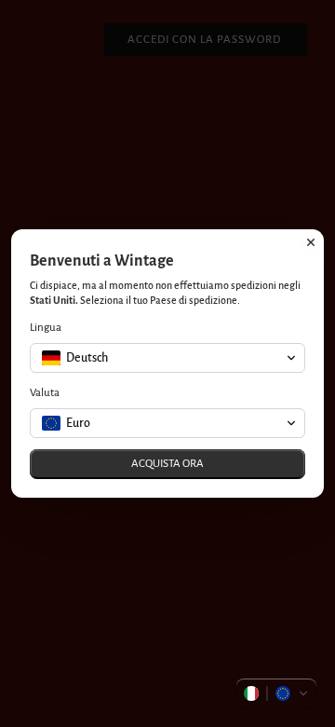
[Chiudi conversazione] (311, 242)
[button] (276, 693)
